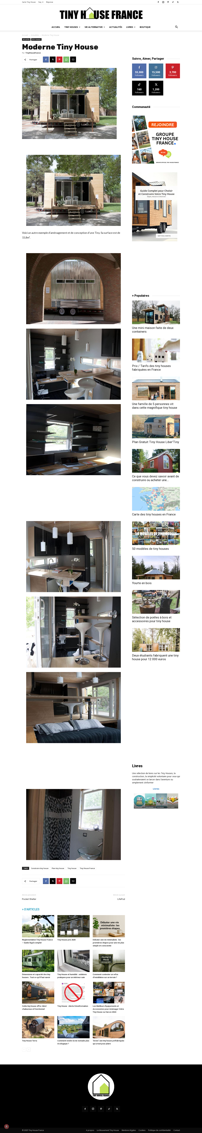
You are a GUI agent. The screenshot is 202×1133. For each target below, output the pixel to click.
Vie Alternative (94, 27)
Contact (176, 1130)
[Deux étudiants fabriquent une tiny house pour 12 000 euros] (156, 640)
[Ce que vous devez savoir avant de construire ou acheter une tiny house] (156, 461)
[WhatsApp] (66, 59)
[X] (178, 2)
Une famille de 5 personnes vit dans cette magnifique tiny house (154, 405)
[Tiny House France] (101, 14)
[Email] (73, 59)
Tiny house (71, 868)
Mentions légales (129, 1130)
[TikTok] (173, 2)
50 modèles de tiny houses (150, 549)
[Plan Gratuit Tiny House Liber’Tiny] (156, 426)
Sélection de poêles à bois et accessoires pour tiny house (152, 619)
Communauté (141, 107)
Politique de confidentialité (159, 1130)
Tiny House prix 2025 (66, 940)
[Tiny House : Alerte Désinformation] (73, 992)
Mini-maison (36, 39)
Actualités (115, 27)
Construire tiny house (40, 868)
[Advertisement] (73, 147)
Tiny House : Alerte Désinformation (72, 1006)
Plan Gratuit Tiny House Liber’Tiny (155, 442)
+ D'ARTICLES (30, 909)
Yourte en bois (142, 583)
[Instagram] (163, 2)
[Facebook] (158, 2)
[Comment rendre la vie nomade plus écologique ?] (73, 1027)
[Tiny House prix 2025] (73, 926)
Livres (129, 27)
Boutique (145, 27)
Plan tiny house (58, 868)
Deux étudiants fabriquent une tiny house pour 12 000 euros (155, 657)
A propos (90, 1130)
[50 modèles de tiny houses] (156, 533)
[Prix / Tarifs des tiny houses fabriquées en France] (156, 350)
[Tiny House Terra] (38, 1027)
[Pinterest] (168, 2)
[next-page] (28, 1049)
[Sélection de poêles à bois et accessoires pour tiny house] (156, 602)
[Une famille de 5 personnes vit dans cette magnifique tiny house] (156, 388)
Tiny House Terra (29, 1041)
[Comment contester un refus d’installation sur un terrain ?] (109, 961)
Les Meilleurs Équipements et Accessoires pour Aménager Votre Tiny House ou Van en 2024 (108, 1009)
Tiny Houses (71, 27)
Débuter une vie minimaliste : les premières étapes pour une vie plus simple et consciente (108, 943)
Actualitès (35, 35)
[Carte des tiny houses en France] (156, 499)
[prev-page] (24, 1049)
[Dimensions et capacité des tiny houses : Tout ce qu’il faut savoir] (38, 961)
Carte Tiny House (29, 2)
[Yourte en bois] (156, 567)
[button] (176, 27)
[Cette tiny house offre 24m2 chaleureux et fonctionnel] (38, 992)
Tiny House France (87, 868)
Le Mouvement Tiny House (108, 1130)
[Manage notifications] (6, 1126)
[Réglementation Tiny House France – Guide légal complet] (38, 926)
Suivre (139, 65)
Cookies (142, 1130)
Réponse (49, 2)
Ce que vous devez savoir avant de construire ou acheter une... (155, 478)
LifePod (121, 899)
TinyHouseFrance (33, 53)
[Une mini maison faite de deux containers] (156, 312)
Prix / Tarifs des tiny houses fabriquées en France (151, 367)
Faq (39, 2)
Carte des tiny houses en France (154, 514)
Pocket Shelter (29, 899)
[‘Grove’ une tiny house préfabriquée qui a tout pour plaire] (109, 1027)
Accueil (56, 27)
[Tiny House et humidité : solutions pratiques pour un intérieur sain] (73, 961)
